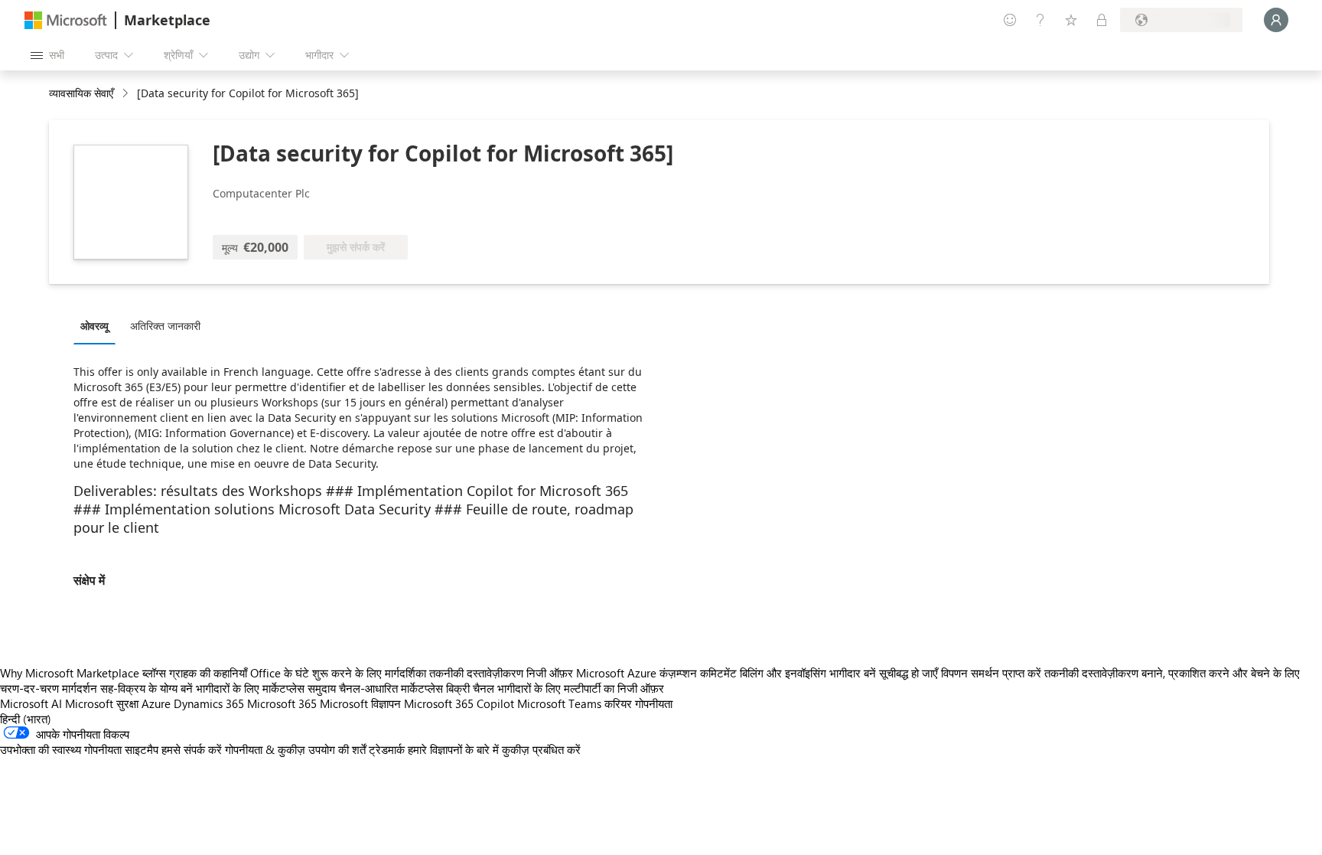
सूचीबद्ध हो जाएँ (908, 672)
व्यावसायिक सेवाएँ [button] (81, 93)
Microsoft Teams (559, 703)
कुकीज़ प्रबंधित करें (541, 749)
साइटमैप (141, 749)
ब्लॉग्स (154, 672)
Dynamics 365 (209, 703)
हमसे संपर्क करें (191, 749)
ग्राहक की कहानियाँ (208, 672)
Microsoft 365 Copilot (459, 703)
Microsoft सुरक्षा (101, 703)
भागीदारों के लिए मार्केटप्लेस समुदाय (266, 688)
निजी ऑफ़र (549, 672)
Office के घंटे (279, 672)
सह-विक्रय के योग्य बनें (146, 688)
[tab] (98, 325)
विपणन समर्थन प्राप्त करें (991, 672)
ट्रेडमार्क (387, 749)
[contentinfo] (126, 94)
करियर (618, 703)
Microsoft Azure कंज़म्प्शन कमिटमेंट (658, 672)
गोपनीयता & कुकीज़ (265, 749)
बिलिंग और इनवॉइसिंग (783, 672)
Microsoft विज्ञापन (360, 703)
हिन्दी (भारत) (25, 718)
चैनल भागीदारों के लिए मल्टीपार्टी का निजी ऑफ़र (568, 688)
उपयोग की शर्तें (337, 749)
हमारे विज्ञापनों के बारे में (453, 749)
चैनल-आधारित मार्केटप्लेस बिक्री (404, 688)
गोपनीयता (653, 703)
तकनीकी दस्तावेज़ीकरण (476, 672)
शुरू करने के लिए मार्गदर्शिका (369, 672)
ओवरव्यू (94, 325)
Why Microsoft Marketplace (69, 672)
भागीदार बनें (852, 672)
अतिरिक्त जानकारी (165, 325)
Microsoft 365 (282, 703)
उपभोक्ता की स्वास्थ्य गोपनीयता (61, 749)
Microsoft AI (31, 703)
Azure (156, 703)
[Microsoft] (65, 20)
